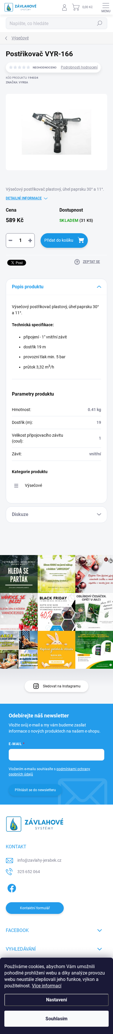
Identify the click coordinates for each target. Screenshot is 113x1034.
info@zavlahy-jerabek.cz (39, 860)
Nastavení (56, 1000)
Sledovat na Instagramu (62, 686)
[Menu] (106, 7)
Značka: (17, 82)
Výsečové (33, 485)
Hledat (99, 23)
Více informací (46, 986)
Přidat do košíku (58, 240)
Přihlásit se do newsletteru (35, 790)
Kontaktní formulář (35, 908)
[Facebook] (11, 887)
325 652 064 (28, 871)
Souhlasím (56, 1018)
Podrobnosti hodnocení (79, 67)
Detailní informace (24, 198)
